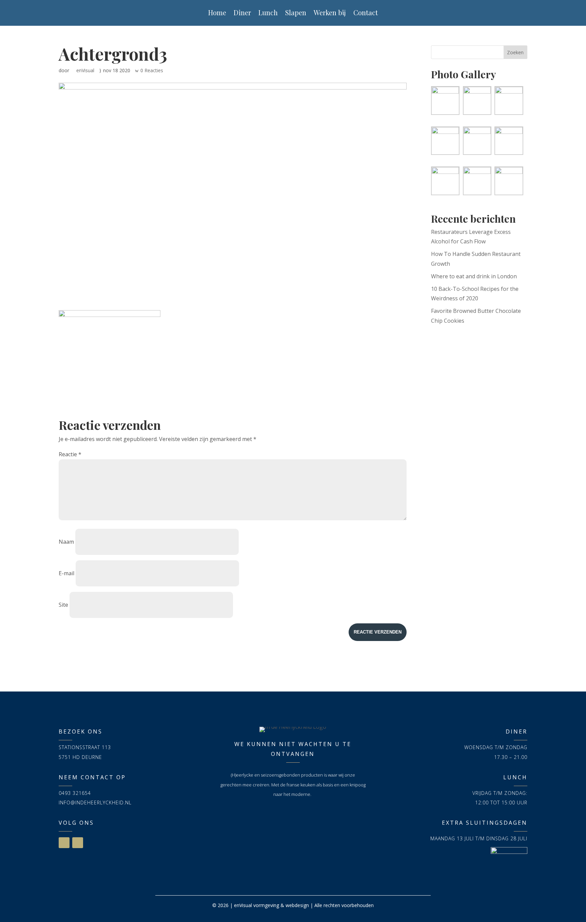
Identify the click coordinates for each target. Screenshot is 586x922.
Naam (66, 541)
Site (63, 604)
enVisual (85, 70)
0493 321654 (75, 793)
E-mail (66, 573)
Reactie (70, 454)
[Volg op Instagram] (77, 842)
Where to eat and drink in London (474, 276)
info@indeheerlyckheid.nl (95, 802)
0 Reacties (151, 70)
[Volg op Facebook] (64, 842)
